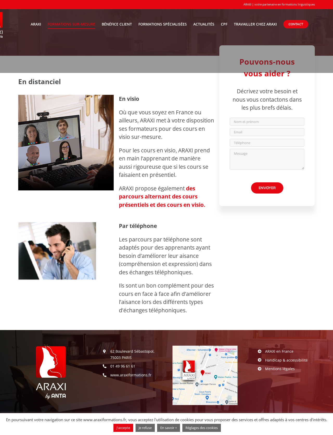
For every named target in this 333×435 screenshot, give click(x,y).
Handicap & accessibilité (286, 360)
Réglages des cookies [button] (201, 427)
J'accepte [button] (123, 427)
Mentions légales (280, 368)
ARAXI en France (279, 351)
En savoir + (168, 427)
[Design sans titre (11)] (205, 348)
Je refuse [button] (145, 427)
